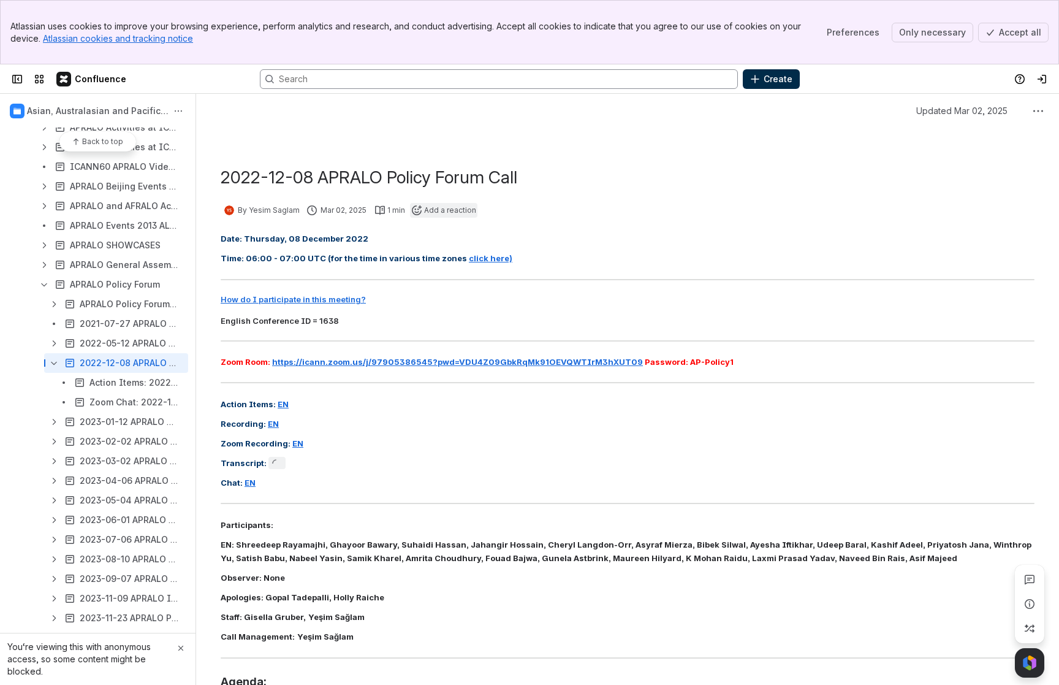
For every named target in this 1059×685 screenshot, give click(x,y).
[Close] (180, 648)
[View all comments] (1029, 579)
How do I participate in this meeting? (293, 299)
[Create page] (1029, 628)
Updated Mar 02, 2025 (962, 110)
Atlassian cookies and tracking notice (118, 38)
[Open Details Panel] (1029, 604)
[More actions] (178, 111)
